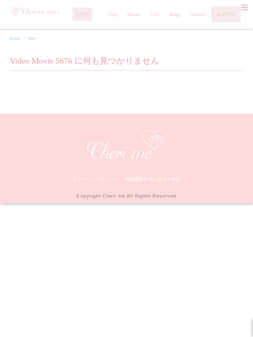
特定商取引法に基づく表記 (153, 179)
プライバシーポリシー (95, 179)
